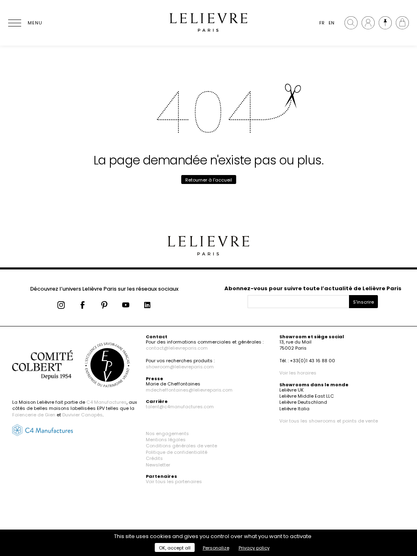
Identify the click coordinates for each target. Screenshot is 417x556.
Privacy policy (254, 548)
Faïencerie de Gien (33, 415)
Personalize (216, 548)
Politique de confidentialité (176, 452)
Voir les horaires (297, 373)
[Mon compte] (368, 22)
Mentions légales (166, 439)
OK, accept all (175, 548)
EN (331, 23)
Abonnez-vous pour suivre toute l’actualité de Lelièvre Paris (313, 288)
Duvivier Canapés (82, 415)
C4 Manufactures (106, 402)
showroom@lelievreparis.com (180, 366)
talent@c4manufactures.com (180, 406)
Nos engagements (167, 433)
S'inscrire (363, 302)
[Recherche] (351, 22)
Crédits (154, 458)
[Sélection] (385, 22)
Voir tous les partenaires (174, 481)
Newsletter (158, 465)
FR (322, 23)
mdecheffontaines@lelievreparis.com (189, 390)
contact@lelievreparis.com (177, 348)
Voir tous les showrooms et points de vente (328, 421)
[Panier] (402, 22)
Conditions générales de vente (181, 445)
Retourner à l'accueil (208, 180)
